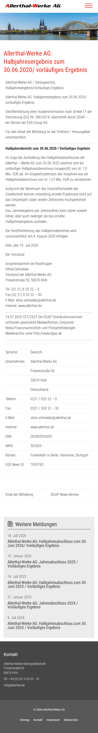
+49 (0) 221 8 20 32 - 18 (24, 679)
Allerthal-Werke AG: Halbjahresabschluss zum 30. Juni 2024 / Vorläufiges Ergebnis (47, 625)
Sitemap (24, 720)
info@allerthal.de (14, 685)
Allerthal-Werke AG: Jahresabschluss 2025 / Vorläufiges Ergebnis (43, 564)
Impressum (53, 720)
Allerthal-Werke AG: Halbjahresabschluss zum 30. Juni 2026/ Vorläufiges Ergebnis (47, 543)
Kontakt (38, 720)
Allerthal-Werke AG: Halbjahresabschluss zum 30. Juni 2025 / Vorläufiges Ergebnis (47, 584)
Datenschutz (71, 720)
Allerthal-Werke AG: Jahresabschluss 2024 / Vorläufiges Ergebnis (43, 605)
